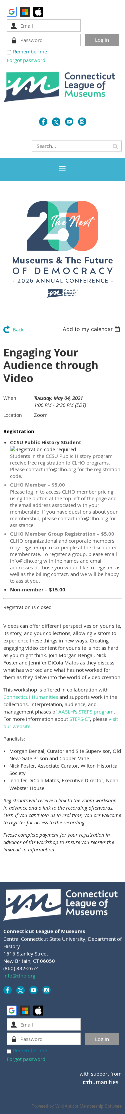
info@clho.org (19, 975)
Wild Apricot (66, 1106)
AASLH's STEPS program (86, 711)
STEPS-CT (79, 719)
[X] (56, 121)
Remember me (30, 51)
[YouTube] (69, 121)
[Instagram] (82, 121)
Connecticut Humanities (30, 696)
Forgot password (26, 60)
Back (18, 329)
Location (12, 415)
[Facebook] (43, 121)
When (9, 398)
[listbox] (92, 329)
